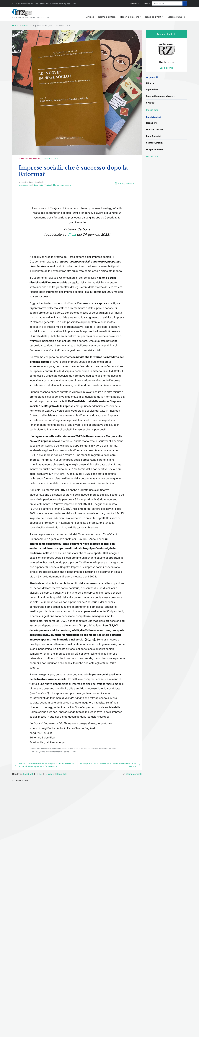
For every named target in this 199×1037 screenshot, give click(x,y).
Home (15, 25)
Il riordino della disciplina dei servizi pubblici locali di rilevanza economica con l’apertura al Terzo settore (46, 764)
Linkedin (50, 774)
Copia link (61, 774)
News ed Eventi (153, 16)
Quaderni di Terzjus (42, 185)
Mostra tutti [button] (152, 110)
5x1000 (150, 102)
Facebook (28, 774)
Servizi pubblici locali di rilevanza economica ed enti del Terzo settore (108, 764)
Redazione (152, 122)
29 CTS (150, 82)
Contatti (146, 3)
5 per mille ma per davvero (160, 96)
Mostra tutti (152, 156)
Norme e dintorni (107, 16)
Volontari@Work (176, 16)
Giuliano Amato (154, 129)
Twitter (38, 774)
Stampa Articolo (126, 183)
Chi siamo (133, 3)
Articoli (90, 16)
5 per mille (152, 89)
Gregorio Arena (154, 149)
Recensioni (34, 158)
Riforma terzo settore (62, 185)
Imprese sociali (25, 185)
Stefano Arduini (154, 142)
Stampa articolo (134, 774)
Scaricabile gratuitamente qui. (48, 742)
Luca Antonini (153, 136)
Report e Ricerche (129, 16)
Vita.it (71, 234)
